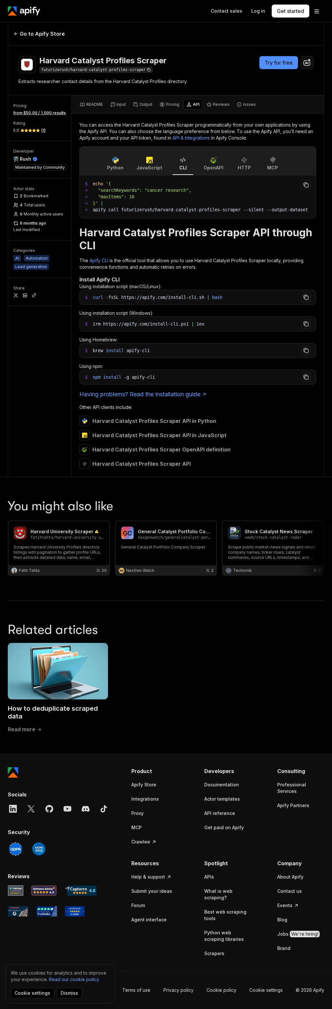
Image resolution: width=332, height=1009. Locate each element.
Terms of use (136, 990)
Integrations (145, 799)
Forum (138, 905)
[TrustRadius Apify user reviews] (46, 911)
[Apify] (24, 11)
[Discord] (85, 809)
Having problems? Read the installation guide (139, 394)
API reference (219, 813)
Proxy (137, 813)
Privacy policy (178, 990)
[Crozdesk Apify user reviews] (75, 911)
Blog (282, 919)
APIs (209, 877)
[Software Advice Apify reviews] (44, 890)
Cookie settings (266, 990)
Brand (283, 948)
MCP (136, 827)
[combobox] (307, 62)
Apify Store (143, 784)
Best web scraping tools (225, 915)
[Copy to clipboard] (306, 185)
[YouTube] (67, 809)
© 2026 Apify (310, 990)
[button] (154, 771)
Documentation (221, 784)
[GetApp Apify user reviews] (15, 890)
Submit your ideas (151, 891)
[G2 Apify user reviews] (18, 911)
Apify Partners (293, 805)
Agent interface (149, 919)
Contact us (289, 891)
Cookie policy (221, 990)
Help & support (148, 877)
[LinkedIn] (13, 809)
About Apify (290, 877)
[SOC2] (39, 849)
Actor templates (222, 799)
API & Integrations (191, 138)
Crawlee (140, 841)
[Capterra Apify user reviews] (81, 890)
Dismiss (69, 993)
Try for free (279, 62)
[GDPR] (15, 849)
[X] (31, 809)
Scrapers (214, 953)
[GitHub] (49, 809)
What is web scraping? (218, 894)
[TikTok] (104, 809)
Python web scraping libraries (224, 936)
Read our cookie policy (74, 979)
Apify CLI (98, 260)
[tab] (91, 104)
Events (284, 905)
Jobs (297, 934)
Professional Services (291, 788)
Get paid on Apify (224, 827)
